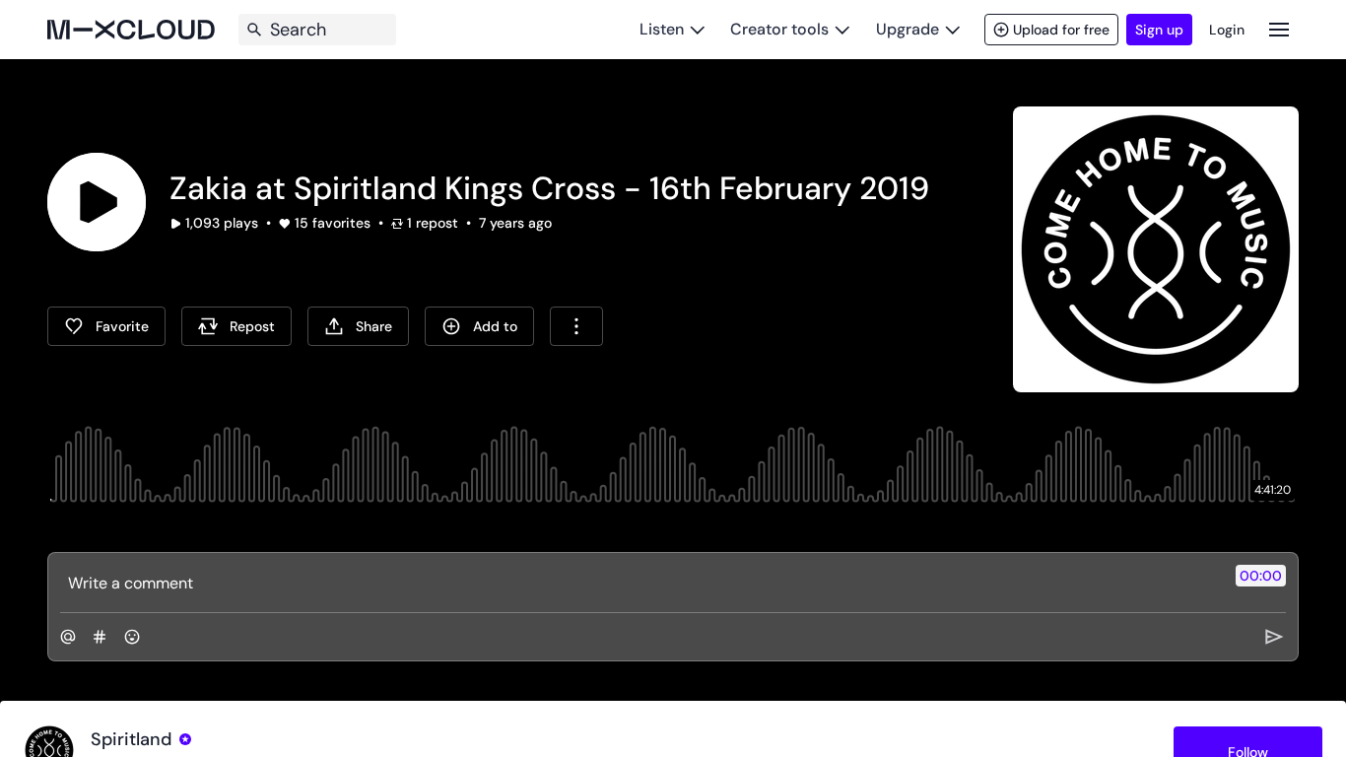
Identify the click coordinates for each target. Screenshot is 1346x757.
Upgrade (907, 29)
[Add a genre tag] (99, 637)
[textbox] (640, 582)
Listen (661, 29)
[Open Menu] (1279, 29)
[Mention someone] (68, 637)
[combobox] (576, 326)
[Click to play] (96, 202)
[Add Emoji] (132, 637)
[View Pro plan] (185, 739)
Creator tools (779, 29)
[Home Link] (131, 29)
